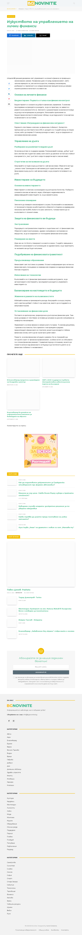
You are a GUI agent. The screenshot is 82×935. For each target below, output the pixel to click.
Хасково (10, 898)
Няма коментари (23, 30)
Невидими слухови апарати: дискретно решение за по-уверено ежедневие (44, 507)
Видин (9, 753)
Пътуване (11, 843)
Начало (21, 9)
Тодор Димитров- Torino (30, 597)
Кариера (10, 782)
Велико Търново (13, 750)
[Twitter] (9, 89)
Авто (9, 734)
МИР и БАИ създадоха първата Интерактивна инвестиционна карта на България (56, 382)
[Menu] (8, 3)
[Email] (9, 104)
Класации (10, 785)
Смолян (9, 872)
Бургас (9, 744)
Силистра (11, 866)
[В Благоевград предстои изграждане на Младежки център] (23, 367)
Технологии (11, 888)
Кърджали (10, 801)
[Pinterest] (9, 99)
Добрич (10, 763)
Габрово (10, 760)
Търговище (11, 891)
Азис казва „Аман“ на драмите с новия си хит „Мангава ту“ (46, 527)
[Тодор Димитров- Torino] (12, 600)
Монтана (10, 817)
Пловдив (10, 840)
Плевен (10, 837)
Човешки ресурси (13, 904)
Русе (9, 914)
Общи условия (44, 930)
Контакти (65, 930)
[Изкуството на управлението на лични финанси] (41, 57)
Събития (10, 885)
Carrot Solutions (51, 926)
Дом (8, 766)
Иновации (10, 779)
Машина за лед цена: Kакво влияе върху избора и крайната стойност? (46, 494)
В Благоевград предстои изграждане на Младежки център (23, 381)
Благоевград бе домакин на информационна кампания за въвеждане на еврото (19, 414)
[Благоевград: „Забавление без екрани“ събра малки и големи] (12, 634)
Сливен (9, 869)
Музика (9, 821)
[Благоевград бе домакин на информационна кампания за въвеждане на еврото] (23, 400)
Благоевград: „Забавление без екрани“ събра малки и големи (46, 631)
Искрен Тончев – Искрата (30, 620)
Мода (9, 814)
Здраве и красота (14, 772)
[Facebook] (9, 84)
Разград (10, 849)
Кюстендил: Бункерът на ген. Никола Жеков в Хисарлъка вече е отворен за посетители (45, 610)
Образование (12, 824)
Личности (19, 592)
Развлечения (11, 846)
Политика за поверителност (25, 930)
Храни (9, 901)
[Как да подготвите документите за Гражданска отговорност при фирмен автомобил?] (12, 482)
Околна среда (12, 827)
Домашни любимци (14, 769)
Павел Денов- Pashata (18, 590)
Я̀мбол (9, 910)
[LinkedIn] (9, 94)
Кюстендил (11, 805)
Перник (10, 833)
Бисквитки (55, 930)
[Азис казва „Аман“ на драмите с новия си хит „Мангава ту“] (12, 527)
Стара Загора (12, 882)
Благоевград (12, 740)
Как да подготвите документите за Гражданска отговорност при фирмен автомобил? (41, 484)
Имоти (9, 776)
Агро (9, 737)
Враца (9, 756)
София (9, 875)
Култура (10, 798)
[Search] (74, 3)
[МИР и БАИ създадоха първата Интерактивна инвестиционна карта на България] (58, 367)
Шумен (9, 907)
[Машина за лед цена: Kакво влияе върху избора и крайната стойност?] (12, 492)
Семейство (11, 862)
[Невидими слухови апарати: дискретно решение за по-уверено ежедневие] (12, 505)
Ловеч (9, 811)
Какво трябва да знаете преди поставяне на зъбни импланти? (43, 518)
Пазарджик (11, 830)
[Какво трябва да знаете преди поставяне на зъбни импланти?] (12, 516)
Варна (9, 747)
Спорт (9, 878)
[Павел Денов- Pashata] (41, 564)
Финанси (11, 16)
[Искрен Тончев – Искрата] (12, 623)
